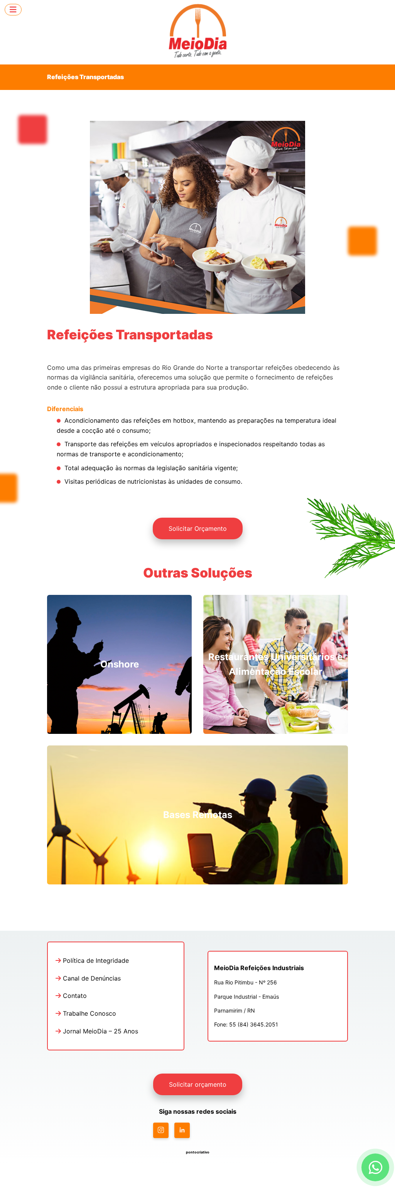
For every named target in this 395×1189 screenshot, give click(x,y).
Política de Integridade (95, 960)
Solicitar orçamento (197, 1084)
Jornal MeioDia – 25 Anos (99, 1031)
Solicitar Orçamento (198, 528)
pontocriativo (197, 1152)
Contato (74, 995)
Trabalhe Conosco (88, 1013)
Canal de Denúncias (91, 978)
